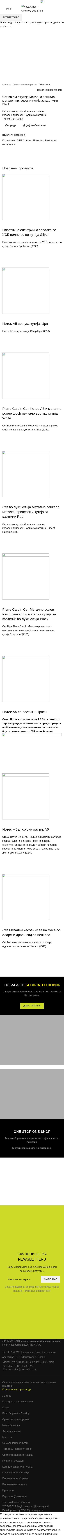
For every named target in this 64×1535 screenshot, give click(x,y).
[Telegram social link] (34, 2)
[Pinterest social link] (27, 2)
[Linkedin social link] (30, 2)
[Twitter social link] (23, 2)
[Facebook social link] (20, 2)
